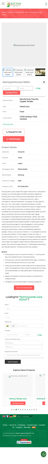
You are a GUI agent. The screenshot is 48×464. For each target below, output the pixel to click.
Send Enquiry (15, 139)
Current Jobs (32, 425)
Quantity (7, 330)
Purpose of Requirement (12, 339)
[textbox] (25, 88)
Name (7, 305)
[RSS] (34, 427)
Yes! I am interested (24, 288)
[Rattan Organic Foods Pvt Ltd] (14, 4)
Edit (39, 88)
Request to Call (14, 132)
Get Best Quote (16, 403)
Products (10, 12)
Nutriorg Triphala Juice (16, 399)
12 (36, 409)
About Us (12, 425)
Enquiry (19, 427)
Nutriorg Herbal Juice (21, 12)
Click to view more (8, 124)
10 (31, 409)
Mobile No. (8, 322)
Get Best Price (11, 93)
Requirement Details (11, 351)
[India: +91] (8, 326)
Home (3, 12)
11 (34, 409)
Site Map (27, 427)
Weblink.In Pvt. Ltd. (25, 436)
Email (6, 313)
